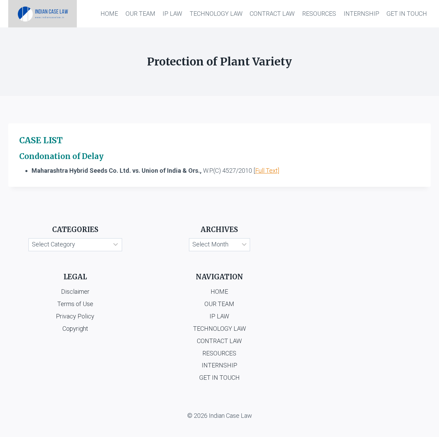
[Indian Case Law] (42, 13)
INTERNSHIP (361, 13)
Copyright (75, 328)
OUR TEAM (140, 13)
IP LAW (172, 13)
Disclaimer (75, 291)
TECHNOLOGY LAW (216, 13)
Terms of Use (75, 303)
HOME (109, 13)
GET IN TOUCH (407, 13)
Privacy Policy (75, 316)
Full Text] (267, 170)
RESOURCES (319, 13)
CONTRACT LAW (272, 13)
